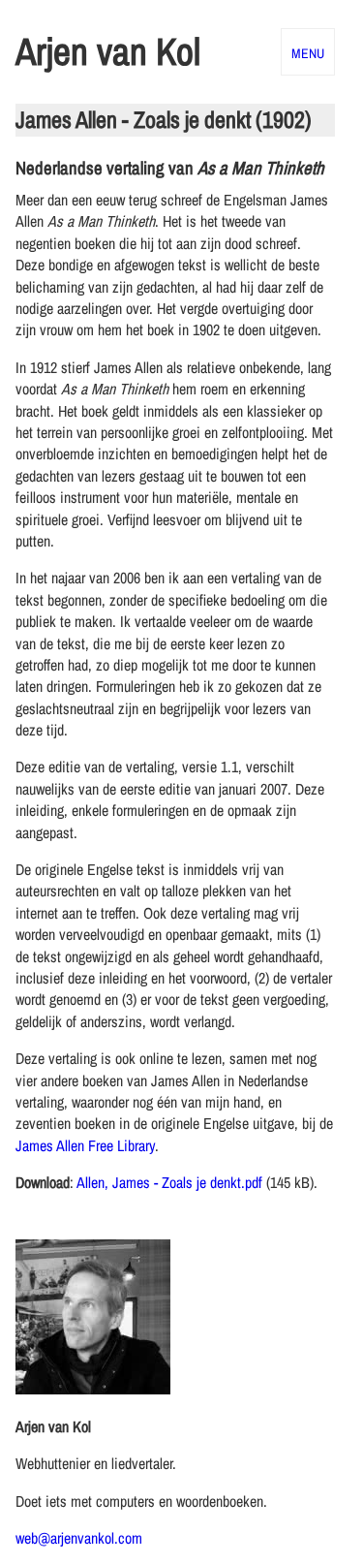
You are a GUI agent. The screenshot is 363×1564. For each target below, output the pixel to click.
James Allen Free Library (85, 1145)
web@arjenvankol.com (78, 1537)
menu (307, 51)
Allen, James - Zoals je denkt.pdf (169, 1182)
